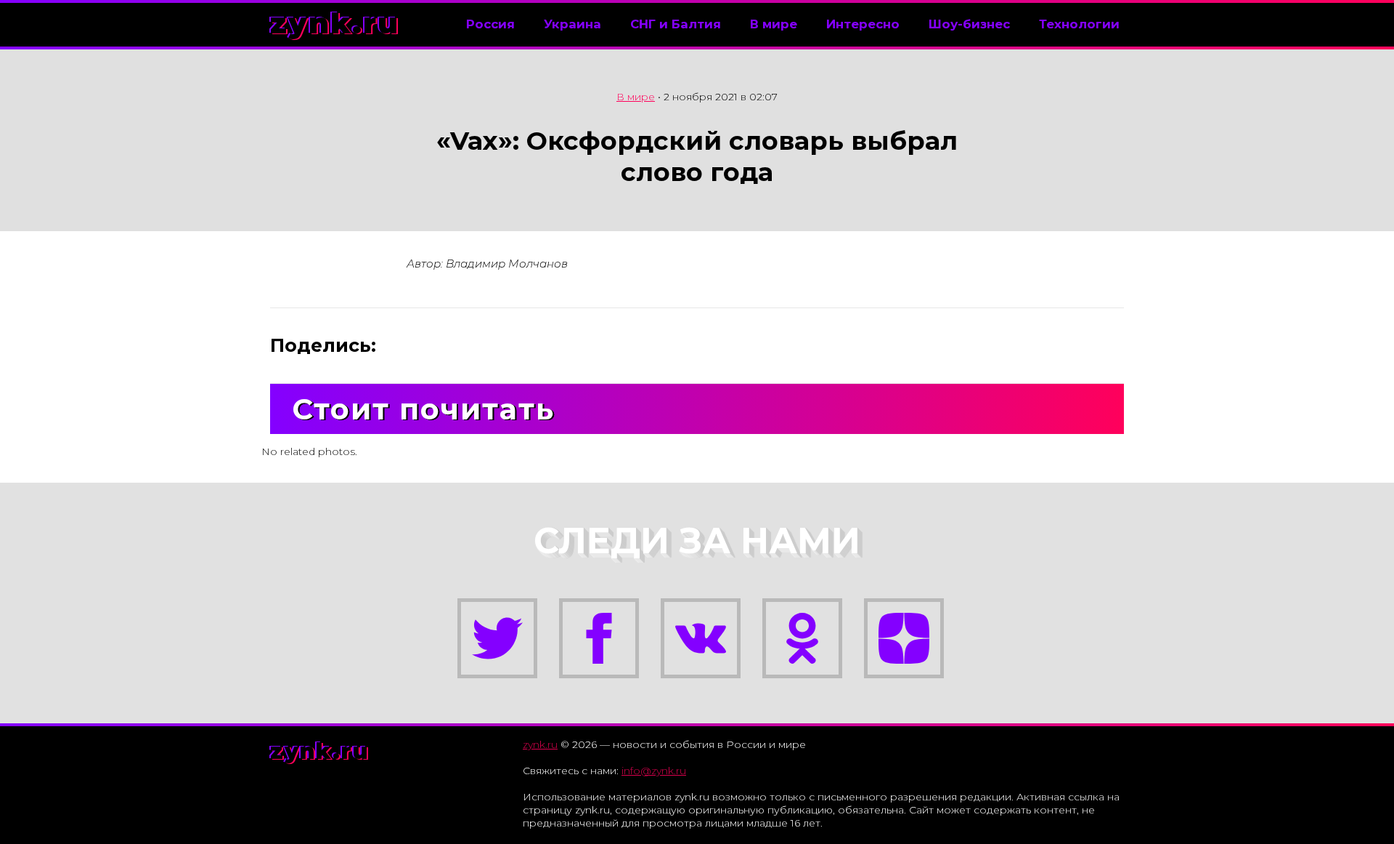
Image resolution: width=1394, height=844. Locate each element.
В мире (773, 24)
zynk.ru (334, 23)
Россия (490, 24)
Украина (572, 24)
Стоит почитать (423, 409)
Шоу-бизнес (969, 24)
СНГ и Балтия (675, 24)
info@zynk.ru (653, 770)
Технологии (1079, 24)
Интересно (863, 24)
